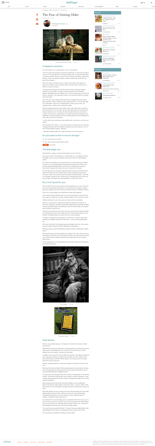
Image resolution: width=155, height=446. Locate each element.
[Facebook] (37, 15)
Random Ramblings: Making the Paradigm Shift (109, 60)
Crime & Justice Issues (109, 83)
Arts (9, 6)
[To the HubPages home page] (7, 442)
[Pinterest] (37, 20)
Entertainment (99, 6)
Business (63, 6)
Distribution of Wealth (109, 56)
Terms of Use (33, 442)
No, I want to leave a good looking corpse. (57, 142)
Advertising (49, 442)
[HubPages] (72, 2)
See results (52, 145)
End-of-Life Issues (108, 93)
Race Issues (106, 73)
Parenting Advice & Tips (109, 16)
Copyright (26, 442)
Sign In (142, 3)
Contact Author (54, 25)
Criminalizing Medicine (109, 95)
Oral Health (106, 34)
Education (81, 6)
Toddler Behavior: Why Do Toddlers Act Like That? (109, 19)
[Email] (37, 24)
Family (117, 6)
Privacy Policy (41, 442)
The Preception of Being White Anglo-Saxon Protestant (109, 76)
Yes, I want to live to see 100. (53, 139)
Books (45, 6)
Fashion (135, 6)
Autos (27, 6)
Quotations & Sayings (109, 26)
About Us (19, 442)
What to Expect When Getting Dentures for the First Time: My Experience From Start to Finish (109, 40)
